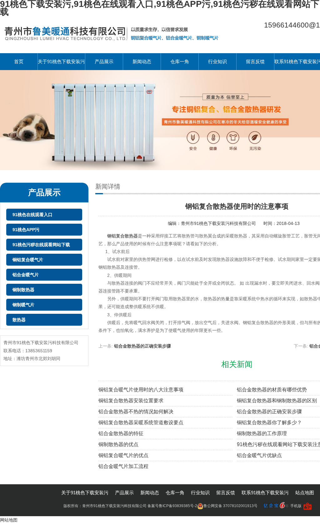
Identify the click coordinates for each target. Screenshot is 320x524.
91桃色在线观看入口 (32, 214)
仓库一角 (179, 61)
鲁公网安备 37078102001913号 (230, 506)
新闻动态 (141, 61)
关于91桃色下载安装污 (61, 61)
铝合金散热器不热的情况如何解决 (135, 411)
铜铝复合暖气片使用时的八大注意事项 (140, 389)
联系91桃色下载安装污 (265, 492)
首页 (18, 61)
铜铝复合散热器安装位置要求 (130, 400)
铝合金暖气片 (25, 274)
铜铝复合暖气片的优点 (123, 455)
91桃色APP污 (25, 229)
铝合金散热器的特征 (120, 433)
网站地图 (9, 519)
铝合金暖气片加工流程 (123, 466)
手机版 (296, 506)
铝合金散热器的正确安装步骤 (142, 345)
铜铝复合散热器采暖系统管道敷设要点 (140, 422)
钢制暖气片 (23, 304)
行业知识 (217, 61)
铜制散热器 (23, 289)
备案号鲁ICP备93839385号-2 (172, 506)
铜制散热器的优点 (118, 444)
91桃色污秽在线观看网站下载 (41, 244)
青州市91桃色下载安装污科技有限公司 (219, 223)
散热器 (19, 319)
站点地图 (304, 492)
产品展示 (104, 61)
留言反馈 (255, 61)
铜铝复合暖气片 (27, 259)
